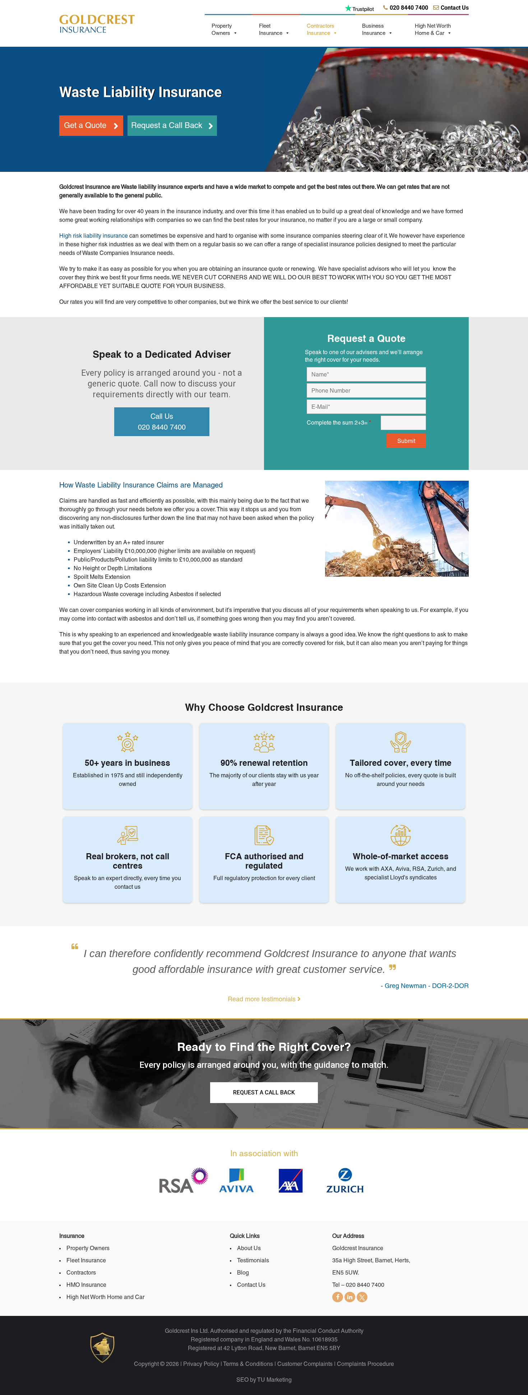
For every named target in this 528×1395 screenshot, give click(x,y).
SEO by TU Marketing (264, 1379)
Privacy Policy (201, 1363)
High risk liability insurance (93, 235)
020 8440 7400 (365, 1284)
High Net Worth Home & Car (433, 29)
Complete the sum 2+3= (339, 422)
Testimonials (253, 1260)
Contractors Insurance (320, 29)
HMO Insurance (86, 1284)
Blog (243, 1272)
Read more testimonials (262, 999)
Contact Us (251, 1284)
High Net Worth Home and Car (105, 1297)
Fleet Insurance (270, 29)
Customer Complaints (305, 1363)
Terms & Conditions (248, 1363)
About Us (249, 1248)
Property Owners (222, 29)
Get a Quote (85, 125)
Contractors (81, 1272)
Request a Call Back (166, 125)
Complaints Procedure (365, 1363)
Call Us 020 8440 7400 (162, 421)
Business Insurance (373, 29)
